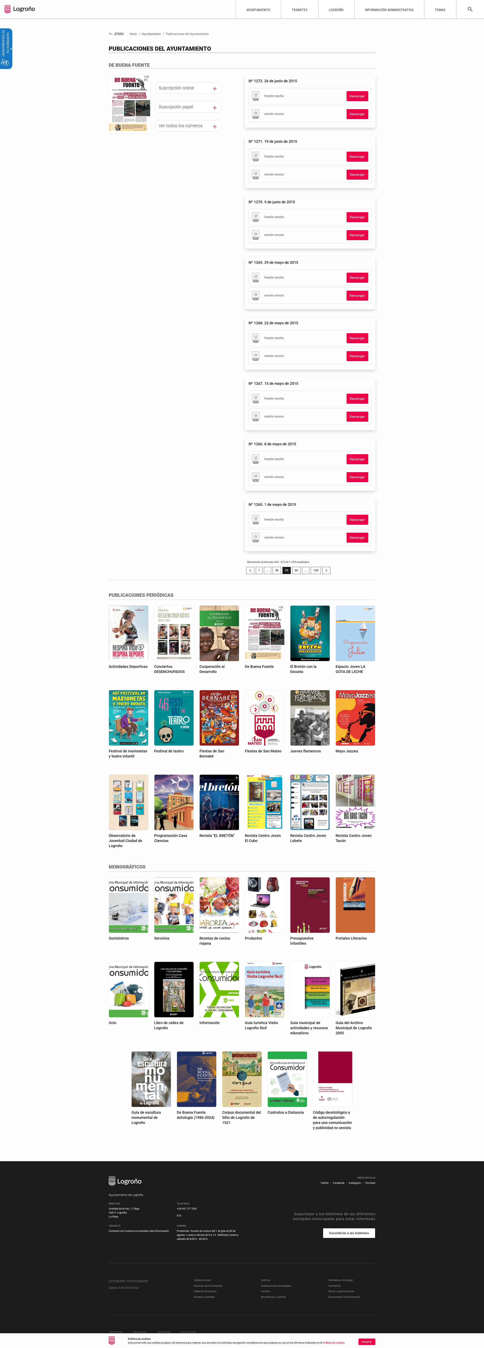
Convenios (334, 1285)
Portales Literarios (351, 938)
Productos (253, 938)
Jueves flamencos (305, 751)
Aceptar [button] (367, 1341)
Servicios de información (208, 1285)
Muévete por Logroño (273, 1296)
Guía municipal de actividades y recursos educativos (309, 1028)
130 (317, 571)
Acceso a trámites (204, 1296)
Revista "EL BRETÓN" (217, 835)
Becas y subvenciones (341, 1291)
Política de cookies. (334, 1342)
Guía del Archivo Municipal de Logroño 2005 (354, 1028)
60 (298, 571)
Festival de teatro (169, 751)
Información (209, 1023)
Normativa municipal (340, 1280)
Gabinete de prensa (205, 1291)
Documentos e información (344, 1296)
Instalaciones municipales (276, 1285)
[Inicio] (24, 9)
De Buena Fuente (259, 666)
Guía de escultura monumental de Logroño (146, 1117)
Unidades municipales (128, 1281)
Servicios (161, 938)
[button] (267, 570)
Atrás (116, 34)
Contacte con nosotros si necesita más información (139, 1230)
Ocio (112, 1023)
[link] (470, 9)
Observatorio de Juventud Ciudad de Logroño (125, 840)
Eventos (265, 1280)
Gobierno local (202, 1280)
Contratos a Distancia (286, 1112)
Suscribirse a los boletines (349, 1233)
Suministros (119, 938)
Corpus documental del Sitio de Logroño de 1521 (241, 1117)
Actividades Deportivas (128, 666)
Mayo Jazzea (347, 751)
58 (278, 571)
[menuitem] (258, 9)
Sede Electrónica (124, 1287)
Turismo (265, 1291)
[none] (8, 9)
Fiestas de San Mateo (263, 751)
